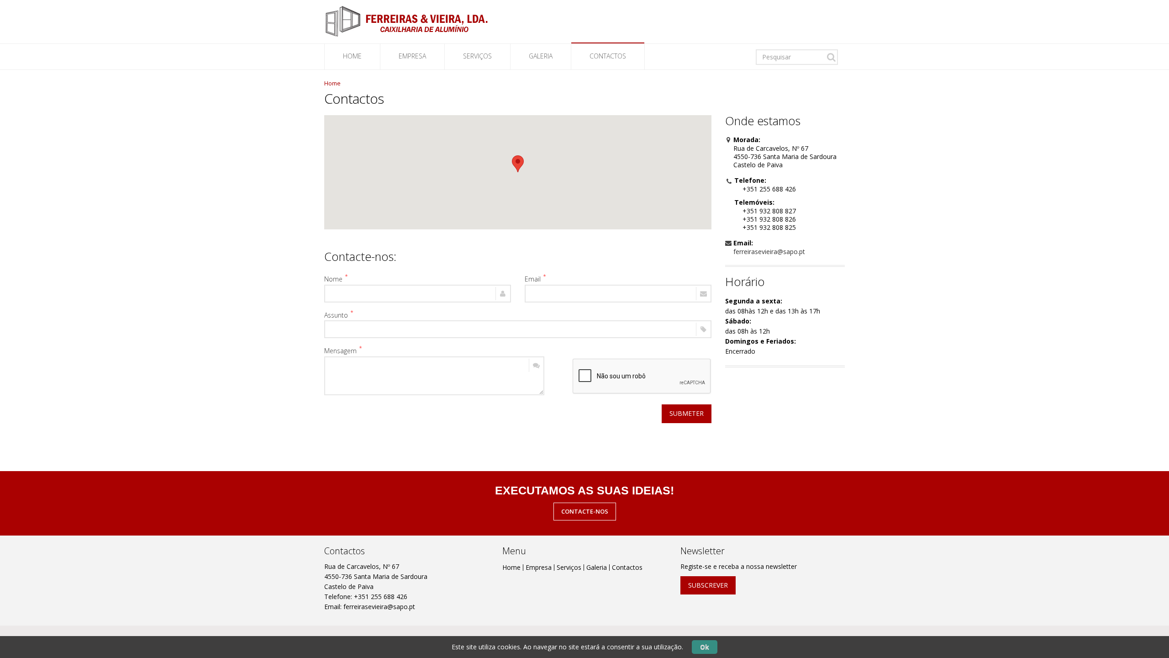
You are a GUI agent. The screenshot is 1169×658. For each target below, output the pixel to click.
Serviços (569, 567)
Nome (333, 279)
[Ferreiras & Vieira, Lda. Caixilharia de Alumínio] (406, 20)
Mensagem (340, 350)
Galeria (541, 56)
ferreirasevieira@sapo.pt (769, 251)
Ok (704, 646)
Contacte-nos (584, 511)
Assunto (336, 314)
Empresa (412, 56)
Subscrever (708, 585)
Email (533, 279)
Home (352, 56)
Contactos (608, 56)
